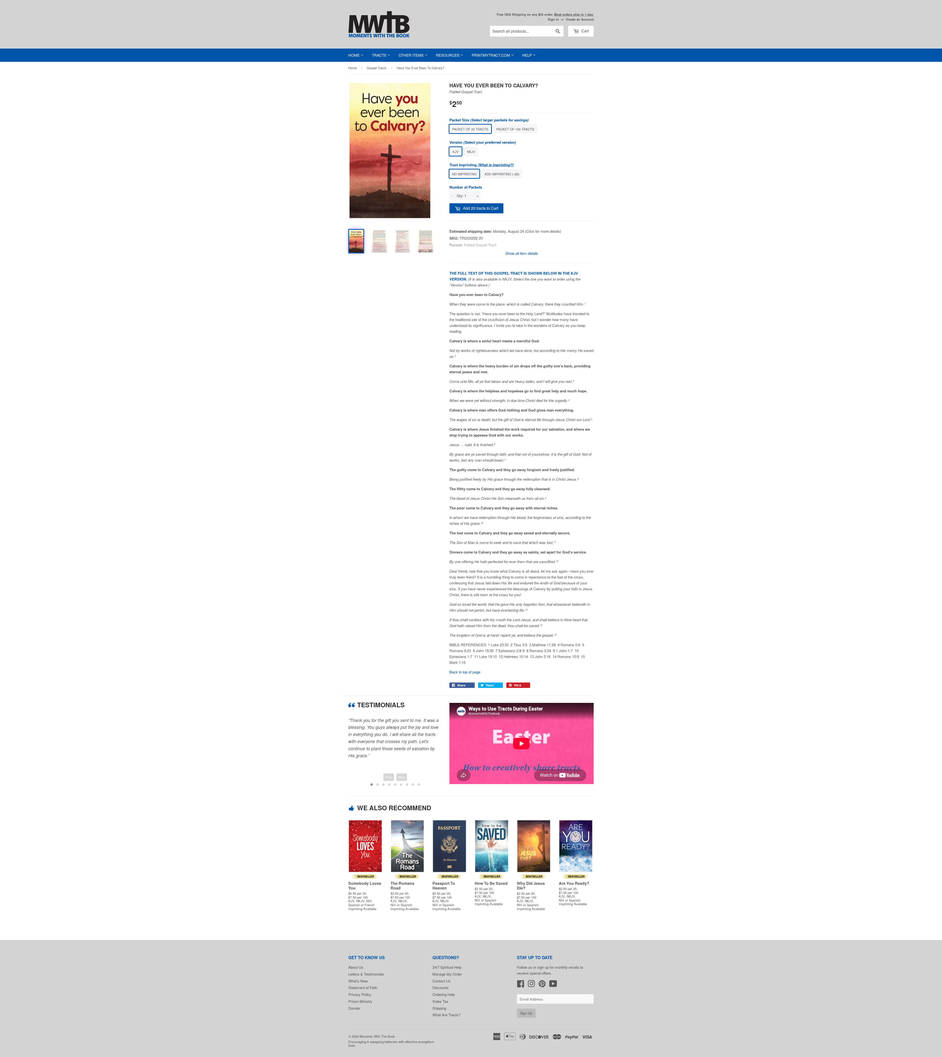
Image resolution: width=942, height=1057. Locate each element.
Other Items (412, 55)
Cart (584, 31)
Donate (354, 1008)
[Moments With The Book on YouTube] (553, 985)
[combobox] (526, 31)
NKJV (471, 151)
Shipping (439, 1008)
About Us (355, 967)
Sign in (553, 19)
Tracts (379, 55)
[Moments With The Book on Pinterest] (542, 985)
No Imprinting (464, 174)
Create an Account (580, 19)
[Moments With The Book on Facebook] (520, 985)
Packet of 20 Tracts (470, 129)
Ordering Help (443, 994)
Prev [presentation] (388, 777)
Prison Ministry (360, 1001)
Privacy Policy (359, 994)
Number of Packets (465, 187)
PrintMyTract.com (491, 55)
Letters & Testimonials (366, 974)
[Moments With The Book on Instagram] (531, 985)
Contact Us (441, 980)
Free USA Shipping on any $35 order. (545, 14)
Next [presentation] (401, 777)
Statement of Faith (362, 987)
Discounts (440, 987)
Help (527, 55)
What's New (358, 980)
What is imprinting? (495, 165)
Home (354, 55)
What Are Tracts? (446, 1014)
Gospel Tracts (377, 67)
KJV (456, 151)
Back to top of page (464, 671)
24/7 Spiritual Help (446, 967)
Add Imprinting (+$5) (501, 174)
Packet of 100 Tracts (515, 129)
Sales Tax (440, 1001)
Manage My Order (447, 974)
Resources (448, 55)
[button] (372, 784)
